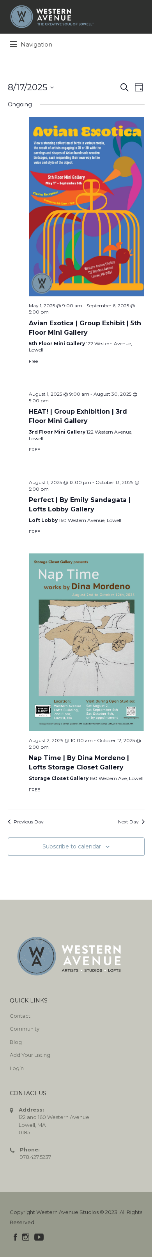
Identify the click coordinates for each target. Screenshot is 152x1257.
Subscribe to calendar (71, 846)
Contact (20, 1016)
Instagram (25, 1237)
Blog (16, 1042)
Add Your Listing (30, 1055)
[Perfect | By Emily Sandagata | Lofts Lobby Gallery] (87, 469)
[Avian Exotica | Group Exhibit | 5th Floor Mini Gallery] (87, 206)
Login (17, 1068)
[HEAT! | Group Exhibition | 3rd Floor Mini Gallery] (87, 381)
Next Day (128, 822)
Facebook (15, 1237)
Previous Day (29, 822)
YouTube (39, 1237)
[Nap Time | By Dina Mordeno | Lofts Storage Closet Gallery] (87, 639)
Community (24, 1029)
